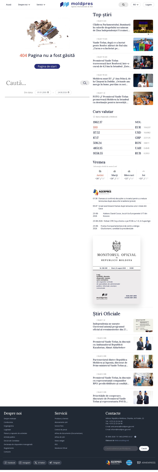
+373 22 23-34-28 (115, 421)
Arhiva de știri (60, 437)
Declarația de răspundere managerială (18, 444)
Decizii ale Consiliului (11, 441)
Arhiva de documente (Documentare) (69, 433)
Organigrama (9, 426)
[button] (148, 34)
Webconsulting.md (122, 440)
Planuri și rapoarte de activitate (15, 433)
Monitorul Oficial (61, 448)
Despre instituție (10, 418)
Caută (144, 448)
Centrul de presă (61, 429)
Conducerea (8, 422)
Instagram (26, 463)
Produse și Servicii (61, 418)
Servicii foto (59, 426)
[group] (123, 26)
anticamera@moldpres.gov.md (122, 426)
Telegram (56, 463)
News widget (59, 441)
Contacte (7, 452)
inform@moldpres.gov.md (120, 429)
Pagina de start (47, 66)
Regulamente (9, 448)
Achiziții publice (9, 437)
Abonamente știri (61, 422)
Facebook (11, 463)
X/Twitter (41, 463)
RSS (56, 444)
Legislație (7, 429)
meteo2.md (113, 166)
